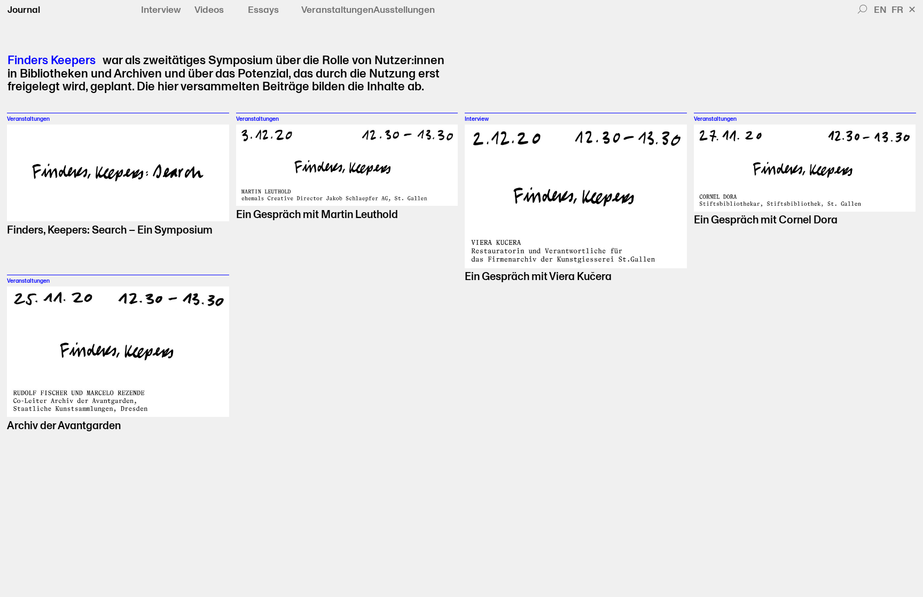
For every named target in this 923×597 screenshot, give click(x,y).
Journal (23, 10)
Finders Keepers (51, 60)
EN (880, 10)
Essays (263, 10)
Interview (161, 10)
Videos (209, 10)
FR (897, 10)
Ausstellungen (404, 10)
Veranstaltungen (337, 10)
